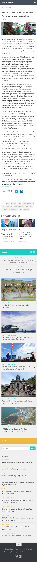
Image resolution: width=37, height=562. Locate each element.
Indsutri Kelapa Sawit (19, 206)
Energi (19, 203)
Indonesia (9, 206)
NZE (21, 209)
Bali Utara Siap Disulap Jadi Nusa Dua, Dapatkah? (16, 536)
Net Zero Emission (17, 126)
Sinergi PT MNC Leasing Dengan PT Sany (14, 476)
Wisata (13, 335)
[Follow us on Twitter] (31, 252)
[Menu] (34, 2)
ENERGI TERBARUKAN (28, 203)
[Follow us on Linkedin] (34, 252)
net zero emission (13, 209)
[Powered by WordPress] (11, 552)
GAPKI (3, 206)
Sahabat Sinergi (7, 2)
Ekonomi (13, 203)
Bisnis (7, 203)
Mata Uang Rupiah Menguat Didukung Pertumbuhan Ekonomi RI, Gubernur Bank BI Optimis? (26, 234)
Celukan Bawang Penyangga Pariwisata (13, 469)
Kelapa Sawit (29, 206)
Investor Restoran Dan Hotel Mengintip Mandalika (17, 462)
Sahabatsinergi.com (7, 186)
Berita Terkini (6, 7)
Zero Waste (26, 209)
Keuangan (4, 209)
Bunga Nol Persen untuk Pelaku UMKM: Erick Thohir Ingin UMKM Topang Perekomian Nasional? (8, 234)
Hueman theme (28, 552)
